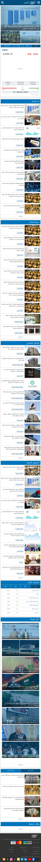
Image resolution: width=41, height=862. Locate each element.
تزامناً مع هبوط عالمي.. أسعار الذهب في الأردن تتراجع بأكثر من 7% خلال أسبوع (12, 305)
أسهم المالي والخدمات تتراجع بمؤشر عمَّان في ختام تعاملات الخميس (12, 129)
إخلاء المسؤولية (23, 847)
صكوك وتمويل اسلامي (17, 387)
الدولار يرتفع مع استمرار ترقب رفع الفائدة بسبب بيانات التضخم (12, 776)
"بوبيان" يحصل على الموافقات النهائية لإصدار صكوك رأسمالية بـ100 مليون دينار (13, 348)
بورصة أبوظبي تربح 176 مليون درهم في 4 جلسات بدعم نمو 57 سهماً (14, 535)
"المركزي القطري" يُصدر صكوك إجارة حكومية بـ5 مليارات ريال (12, 359)
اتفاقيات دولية (19, 473)
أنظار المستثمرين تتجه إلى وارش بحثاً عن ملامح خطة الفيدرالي (13, 173)
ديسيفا (11, 851)
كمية (5, 586)
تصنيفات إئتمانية (19, 322)
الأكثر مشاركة (10, 771)
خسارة (25, 586)
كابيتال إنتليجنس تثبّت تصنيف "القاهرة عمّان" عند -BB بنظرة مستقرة (13, 327)
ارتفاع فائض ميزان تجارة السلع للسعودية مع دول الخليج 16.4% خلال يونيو (13, 490)
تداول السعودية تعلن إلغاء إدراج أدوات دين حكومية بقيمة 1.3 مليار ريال (13, 370)
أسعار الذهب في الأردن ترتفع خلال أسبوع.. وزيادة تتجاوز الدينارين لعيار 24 (13, 261)
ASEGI (5, 50)
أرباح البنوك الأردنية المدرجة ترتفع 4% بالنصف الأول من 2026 (13, 249)
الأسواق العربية (33, 462)
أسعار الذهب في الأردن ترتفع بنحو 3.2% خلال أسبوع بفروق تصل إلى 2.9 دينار (13, 294)
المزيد (21, 216)
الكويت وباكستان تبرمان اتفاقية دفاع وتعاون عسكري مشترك (13, 468)
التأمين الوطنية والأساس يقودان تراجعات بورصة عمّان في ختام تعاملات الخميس (12, 106)
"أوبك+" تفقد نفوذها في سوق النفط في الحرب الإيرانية (14, 151)
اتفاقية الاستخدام (35, 847)
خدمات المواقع (36, 851)
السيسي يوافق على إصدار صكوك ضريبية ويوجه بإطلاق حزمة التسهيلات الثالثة (14, 448)
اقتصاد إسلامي (33, 343)
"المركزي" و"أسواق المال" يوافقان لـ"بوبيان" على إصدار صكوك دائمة (13, 415)
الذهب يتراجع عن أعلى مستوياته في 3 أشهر (13, 786)
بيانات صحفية (34, 824)
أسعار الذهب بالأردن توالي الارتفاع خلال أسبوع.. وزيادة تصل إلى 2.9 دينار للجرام (12, 195)
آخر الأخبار (35, 101)
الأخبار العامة (20, 573)
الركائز (37, 594)
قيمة (15, 586)
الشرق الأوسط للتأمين (33, 605)
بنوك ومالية (20, 255)
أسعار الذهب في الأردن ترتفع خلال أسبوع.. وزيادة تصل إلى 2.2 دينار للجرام (13, 238)
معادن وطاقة (7, 46)
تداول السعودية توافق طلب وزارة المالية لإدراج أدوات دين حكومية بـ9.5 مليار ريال (12, 381)
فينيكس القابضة (35, 609)
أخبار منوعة (34, 619)
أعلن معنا (24, 849)
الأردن (36, 46)
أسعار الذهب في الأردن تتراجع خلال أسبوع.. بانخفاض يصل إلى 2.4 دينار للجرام (13, 283)
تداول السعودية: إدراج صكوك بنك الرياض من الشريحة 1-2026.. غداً (13, 404)
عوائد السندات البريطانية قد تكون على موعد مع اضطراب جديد (12, 117)
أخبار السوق (20, 376)
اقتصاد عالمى (20, 123)
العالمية (18, 46)
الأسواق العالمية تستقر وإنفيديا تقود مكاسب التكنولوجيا (13, 184)
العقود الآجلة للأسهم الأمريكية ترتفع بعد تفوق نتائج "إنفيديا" (14, 162)
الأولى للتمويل (35, 590)
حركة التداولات (19, 112)
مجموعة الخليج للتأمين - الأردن (32, 601)
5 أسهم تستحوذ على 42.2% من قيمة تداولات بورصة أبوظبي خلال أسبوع (13, 523)
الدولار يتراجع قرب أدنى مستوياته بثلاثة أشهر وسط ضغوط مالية (13, 798)
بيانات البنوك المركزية (18, 365)
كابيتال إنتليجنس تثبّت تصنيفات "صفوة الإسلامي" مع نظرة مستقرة (15, 316)
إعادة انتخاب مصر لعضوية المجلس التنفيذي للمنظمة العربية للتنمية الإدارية (14, 546)
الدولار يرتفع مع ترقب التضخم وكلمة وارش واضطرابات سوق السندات (14, 809)
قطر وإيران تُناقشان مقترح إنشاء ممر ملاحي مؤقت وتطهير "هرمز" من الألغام (13, 557)
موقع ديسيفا (10, 849)
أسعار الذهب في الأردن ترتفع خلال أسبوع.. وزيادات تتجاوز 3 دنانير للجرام (13, 272)
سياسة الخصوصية (35, 854)
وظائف (25, 851)
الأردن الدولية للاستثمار (33, 598)
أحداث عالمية (20, 145)
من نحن (11, 847)
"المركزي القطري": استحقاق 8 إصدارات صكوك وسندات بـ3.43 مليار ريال (13, 426)
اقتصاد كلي (20, 201)
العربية (27, 46)
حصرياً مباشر (34, 222)
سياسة (21, 562)
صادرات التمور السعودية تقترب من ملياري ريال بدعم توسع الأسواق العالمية (13, 568)
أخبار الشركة (20, 354)
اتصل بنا (37, 849)
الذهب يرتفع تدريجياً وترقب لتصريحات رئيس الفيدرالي (13, 206)
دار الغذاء (36, 612)
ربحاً (35, 586)
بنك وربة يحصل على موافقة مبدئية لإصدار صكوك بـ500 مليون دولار (14, 437)
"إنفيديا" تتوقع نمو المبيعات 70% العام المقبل (13, 139)
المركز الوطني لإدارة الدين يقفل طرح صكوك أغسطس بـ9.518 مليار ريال (13, 393)
